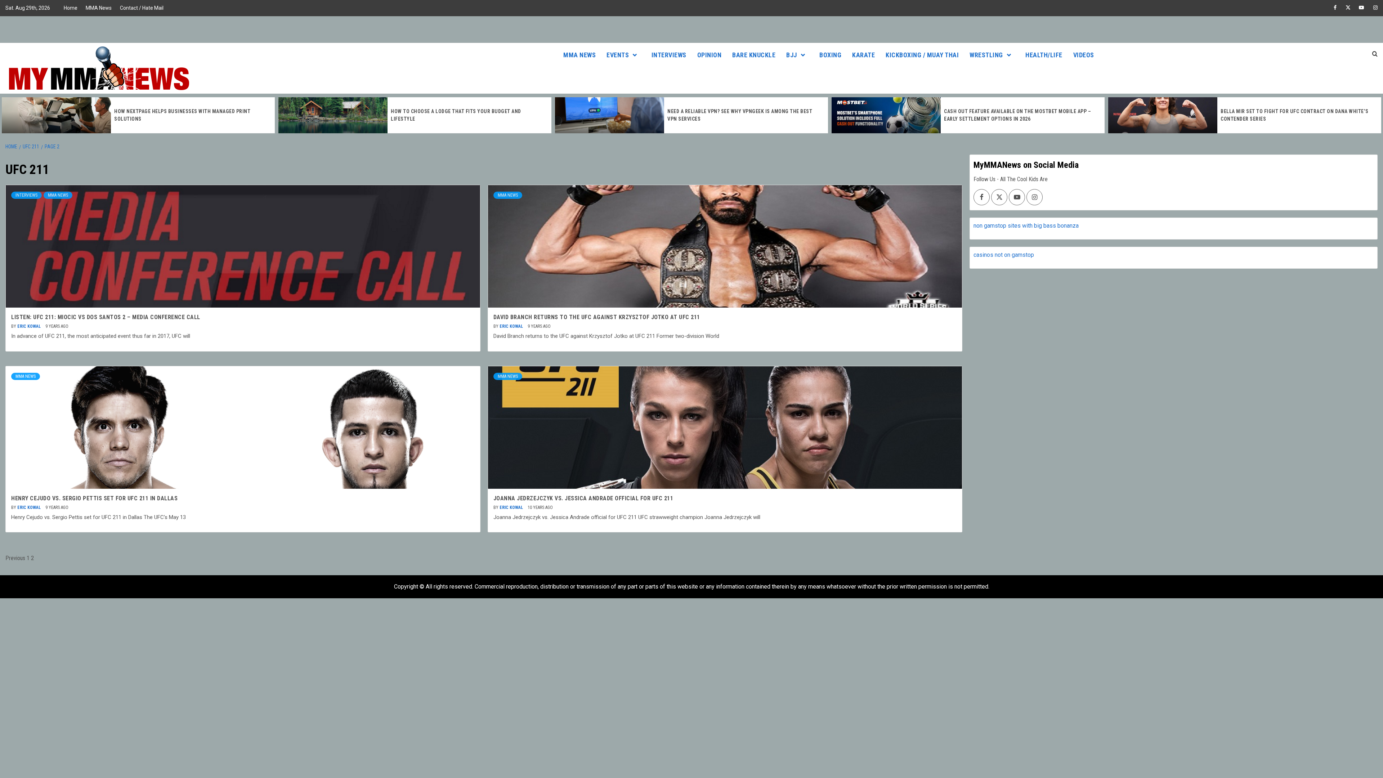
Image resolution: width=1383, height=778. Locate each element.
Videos (1083, 55)
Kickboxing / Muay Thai (922, 55)
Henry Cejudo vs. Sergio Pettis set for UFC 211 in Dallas (94, 498)
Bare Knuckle (753, 55)
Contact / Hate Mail (142, 8)
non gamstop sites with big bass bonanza (1026, 225)
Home (70, 8)
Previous (15, 558)
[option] (138, 115)
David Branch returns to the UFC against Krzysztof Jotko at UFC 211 (596, 317)
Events (618, 55)
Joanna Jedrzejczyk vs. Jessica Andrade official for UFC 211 (583, 498)
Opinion (709, 55)
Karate (863, 55)
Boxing (830, 55)
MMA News (99, 8)
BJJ (791, 55)
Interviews (669, 55)
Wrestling (986, 55)
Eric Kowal (29, 326)
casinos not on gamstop (1004, 254)
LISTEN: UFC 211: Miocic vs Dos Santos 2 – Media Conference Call (105, 317)
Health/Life (1043, 55)
